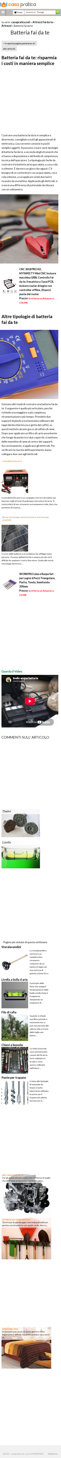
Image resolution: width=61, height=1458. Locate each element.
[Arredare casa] (26, 1347)
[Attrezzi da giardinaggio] (26, 1238)
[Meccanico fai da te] (26, 1193)
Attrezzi (6, 25)
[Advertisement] (30, 100)
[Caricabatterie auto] (14, 481)
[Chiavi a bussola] (15, 1060)
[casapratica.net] (18, 4)
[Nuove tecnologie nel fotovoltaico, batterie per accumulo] (14, 537)
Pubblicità (52, 1454)
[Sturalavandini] (15, 962)
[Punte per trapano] (15, 1093)
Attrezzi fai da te (42, 22)
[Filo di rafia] (15, 1027)
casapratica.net (20, 22)
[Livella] (20, 854)
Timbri (6, 811)
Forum (19, 12)
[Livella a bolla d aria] (15, 995)
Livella (6, 842)
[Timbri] (20, 823)
